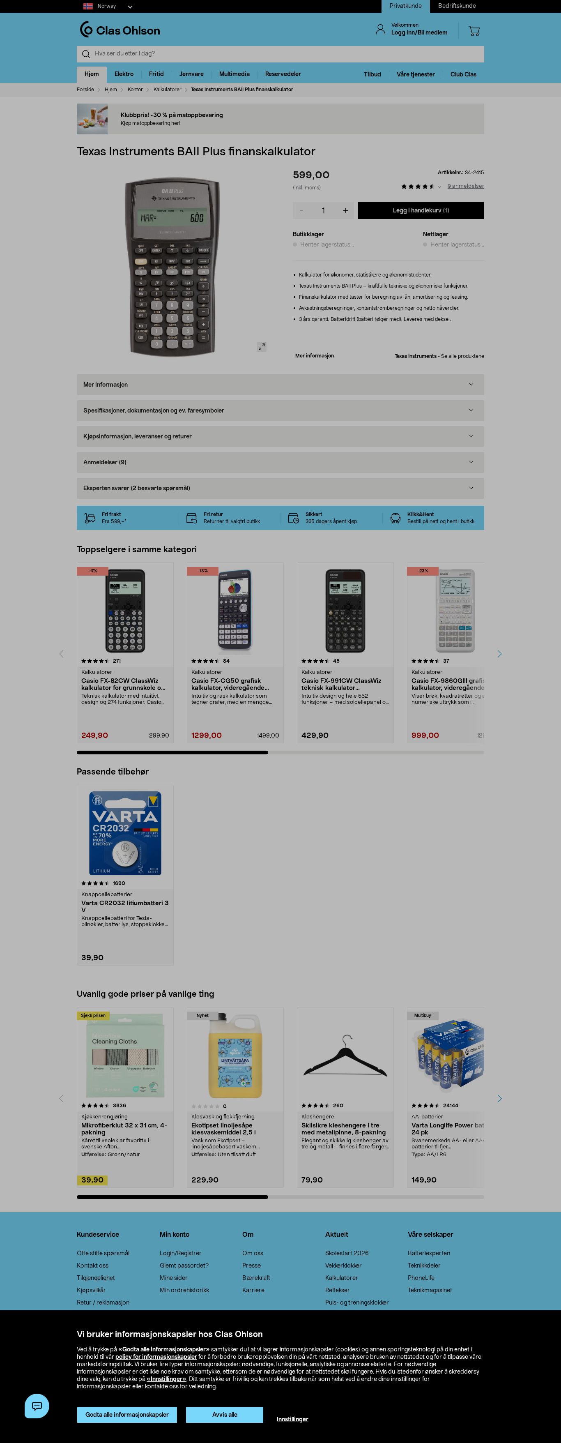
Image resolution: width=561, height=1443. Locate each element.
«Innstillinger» (166, 1379)
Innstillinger (292, 1419)
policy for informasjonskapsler (156, 1357)
